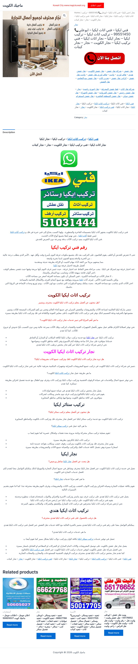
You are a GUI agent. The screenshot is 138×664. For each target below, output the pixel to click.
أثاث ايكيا (83, 235)
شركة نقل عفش (113, 71)
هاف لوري (121, 74)
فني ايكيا (130, 103)
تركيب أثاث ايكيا (17, 232)
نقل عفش (128, 71)
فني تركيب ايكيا (107, 107)
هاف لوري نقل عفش (97, 74)
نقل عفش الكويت (96, 71)
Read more (12, 624)
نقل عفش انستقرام (85, 96)
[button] (96, 5)
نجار (133, 12)
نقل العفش (105, 81)
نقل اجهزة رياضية (91, 89)
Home (77, 12)
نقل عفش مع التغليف (87, 78)
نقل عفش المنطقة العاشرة (108, 96)
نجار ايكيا (90, 337)
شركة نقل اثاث (127, 89)
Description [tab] (9, 132)
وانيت (111, 74)
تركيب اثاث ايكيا (101, 103)
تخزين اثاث (104, 78)
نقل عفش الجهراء (89, 92)
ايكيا (55, 265)
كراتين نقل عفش (119, 78)
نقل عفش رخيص (126, 92)
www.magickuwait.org (74, 5)
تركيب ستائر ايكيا (85, 539)
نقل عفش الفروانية (108, 92)
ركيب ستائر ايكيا (59, 426)
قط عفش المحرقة (109, 89)
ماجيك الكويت (13, 5)
